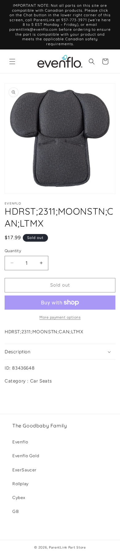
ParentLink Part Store (67, 547)
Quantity (13, 250)
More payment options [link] (60, 317)
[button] (12, 61)
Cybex (19, 497)
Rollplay (20, 483)
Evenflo (20, 442)
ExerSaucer (24, 470)
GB (15, 511)
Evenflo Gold (25, 455)
